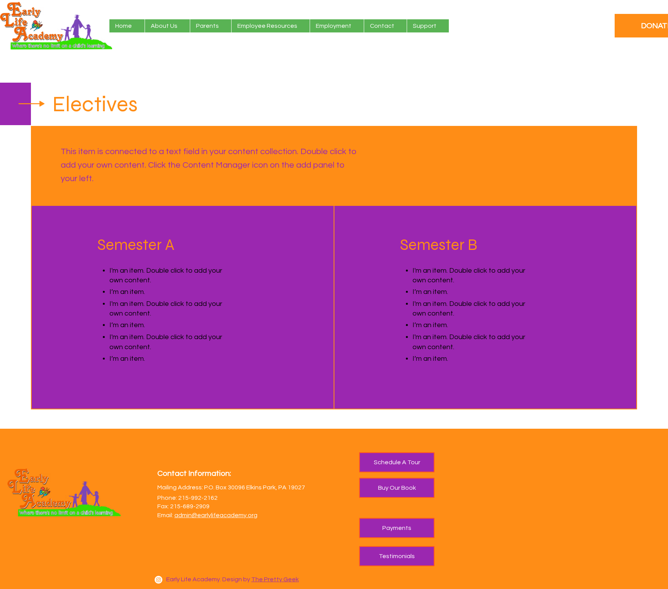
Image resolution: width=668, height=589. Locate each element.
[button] (210, 25)
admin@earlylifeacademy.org (215, 515)
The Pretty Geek (275, 579)
